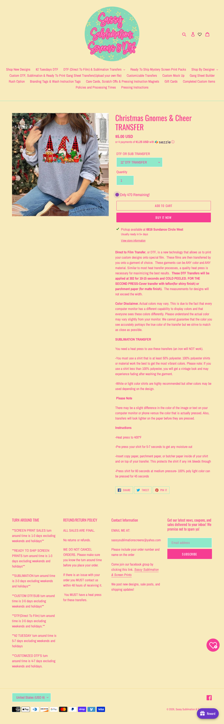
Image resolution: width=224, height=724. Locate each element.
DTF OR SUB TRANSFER (133, 153)
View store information (133, 240)
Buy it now (164, 217)
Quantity (121, 171)
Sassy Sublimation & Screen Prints (194, 709)
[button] (145, 142)
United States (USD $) (30, 697)
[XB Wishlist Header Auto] (200, 34)
